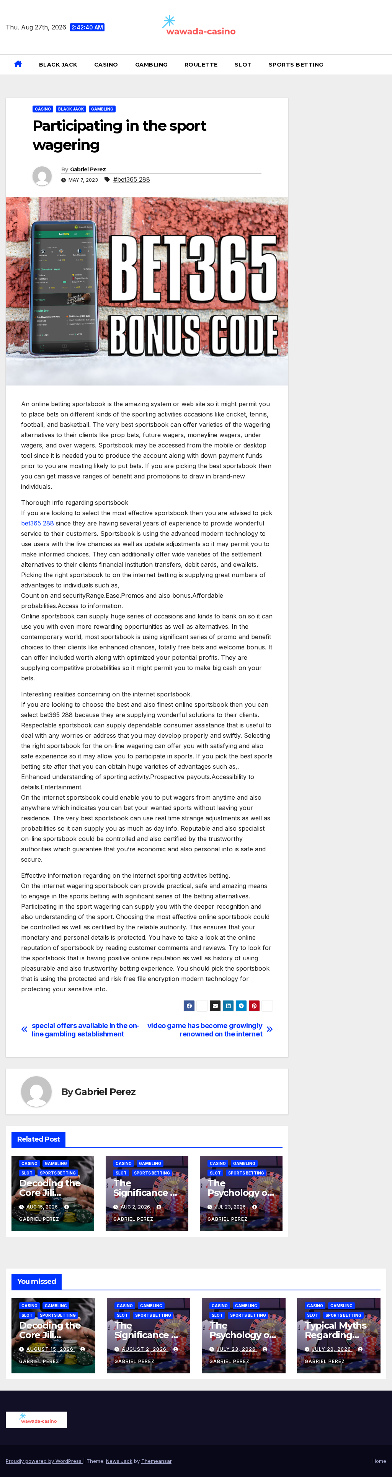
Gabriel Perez (88, 169)
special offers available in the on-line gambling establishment (86, 1030)
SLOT (243, 64)
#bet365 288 (131, 179)
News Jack (119, 1461)
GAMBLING (151, 64)
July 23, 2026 (237, 1349)
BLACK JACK (58, 64)
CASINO (106, 64)
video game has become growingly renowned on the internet (205, 1030)
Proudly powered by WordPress (44, 1461)
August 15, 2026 (50, 1349)
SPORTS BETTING (296, 64)
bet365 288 (37, 523)
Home (379, 1461)
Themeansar (156, 1461)
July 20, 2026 (332, 1349)
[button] (383, 64)
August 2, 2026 (145, 1349)
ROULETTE (201, 64)
